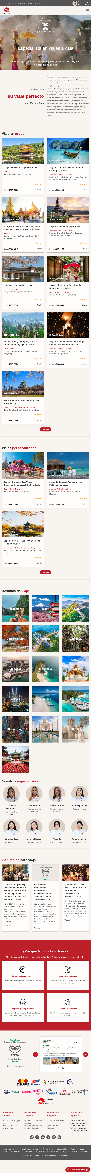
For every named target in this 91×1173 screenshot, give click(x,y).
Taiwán (15, 759)
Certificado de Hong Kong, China (55, 1149)
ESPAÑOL (4, 3)
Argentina (37, 3)
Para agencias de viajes (78, 1130)
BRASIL (11, 3)
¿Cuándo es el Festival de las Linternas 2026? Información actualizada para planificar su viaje (75, 891)
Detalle (39, 190)
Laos (76, 668)
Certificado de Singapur (30, 1149)
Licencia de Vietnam (10, 1149)
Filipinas (45, 698)
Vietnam (45, 638)
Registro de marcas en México (47, 1151)
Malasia (15, 698)
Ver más (46, 429)
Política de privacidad (77, 1121)
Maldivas (75, 698)
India (45, 729)
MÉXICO (29, 3)
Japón (45, 608)
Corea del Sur (15, 638)
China (75, 608)
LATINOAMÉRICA (20, 3)
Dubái (75, 729)
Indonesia (45, 668)
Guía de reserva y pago (78, 1128)
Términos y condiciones (78, 1123)
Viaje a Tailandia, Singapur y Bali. (65, 226)
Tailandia (15, 608)
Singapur (15, 668)
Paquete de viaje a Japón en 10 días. (21, 167)
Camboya (76, 638)
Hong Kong (15, 729)
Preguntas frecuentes (77, 1126)
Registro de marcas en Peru (21, 1151)
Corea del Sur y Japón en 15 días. (20, 285)
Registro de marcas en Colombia (75, 1151)
